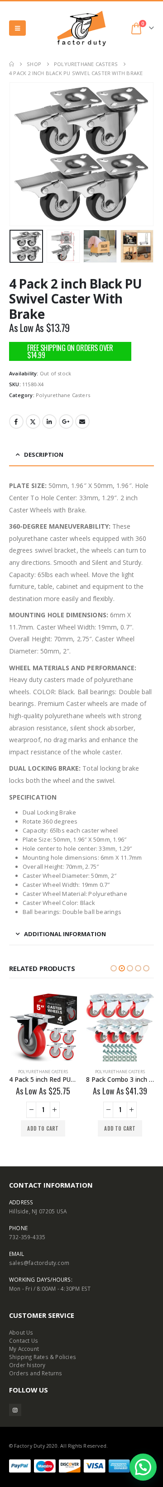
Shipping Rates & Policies (42, 1356)
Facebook (16, 421)
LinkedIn (49, 421)
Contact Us (23, 1340)
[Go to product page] (43, 1027)
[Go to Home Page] (11, 64)
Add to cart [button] (42, 1128)
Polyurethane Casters (63, 395)
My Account (24, 1348)
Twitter (33, 421)
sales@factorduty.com (39, 1262)
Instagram (15, 1410)
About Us (21, 1332)
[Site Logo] (81, 28)
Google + (66, 421)
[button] (17, 28)
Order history (27, 1365)
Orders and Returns (35, 1373)
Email (82, 421)
